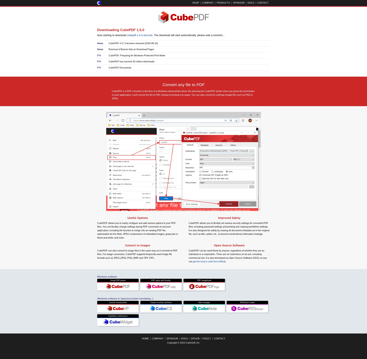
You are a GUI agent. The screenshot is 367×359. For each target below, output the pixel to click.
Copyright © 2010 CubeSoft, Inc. (183, 343)
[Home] (99, 4)
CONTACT (263, 3)
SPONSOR (239, 3)
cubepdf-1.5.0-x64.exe (140, 35)
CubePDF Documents (120, 67)
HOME (145, 338)
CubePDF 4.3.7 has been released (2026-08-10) (133, 43)
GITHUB (195, 338)
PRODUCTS (223, 3)
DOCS (251, 3)
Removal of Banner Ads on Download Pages (131, 49)
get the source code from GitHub (209, 261)
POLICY (207, 338)
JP (197, 3)
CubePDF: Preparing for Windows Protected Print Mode (137, 55)
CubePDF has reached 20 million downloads (131, 61)
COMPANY (208, 3)
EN (194, 3)
